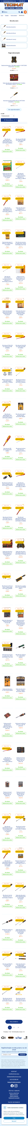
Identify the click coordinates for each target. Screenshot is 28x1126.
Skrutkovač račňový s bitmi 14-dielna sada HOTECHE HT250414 (7, 484)
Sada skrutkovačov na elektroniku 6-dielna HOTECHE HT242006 (20, 312)
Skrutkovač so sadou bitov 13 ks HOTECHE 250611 (20, 587)
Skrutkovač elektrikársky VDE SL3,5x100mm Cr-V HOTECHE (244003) (7, 416)
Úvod (2, 15)
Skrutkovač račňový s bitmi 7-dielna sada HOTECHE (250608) (7, 587)
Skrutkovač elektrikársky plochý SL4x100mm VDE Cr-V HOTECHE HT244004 (7, 863)
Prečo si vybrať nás (14, 1093)
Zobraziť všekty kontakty (14, 1082)
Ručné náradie (14, 15)
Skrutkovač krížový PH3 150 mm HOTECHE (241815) (20, 450)
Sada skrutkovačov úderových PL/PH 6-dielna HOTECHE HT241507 (7, 312)
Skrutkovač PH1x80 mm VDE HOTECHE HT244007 (21, 140)
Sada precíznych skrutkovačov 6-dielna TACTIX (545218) (20, 794)
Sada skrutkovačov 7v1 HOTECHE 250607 (7, 689)
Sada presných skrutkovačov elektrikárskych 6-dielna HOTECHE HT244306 (20, 623)
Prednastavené (5, 116)
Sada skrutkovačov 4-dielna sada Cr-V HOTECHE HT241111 (20, 862)
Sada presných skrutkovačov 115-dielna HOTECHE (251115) (20, 278)
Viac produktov (14, 1021)
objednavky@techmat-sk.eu (9, 1)
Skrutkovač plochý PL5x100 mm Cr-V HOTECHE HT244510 (20, 999)
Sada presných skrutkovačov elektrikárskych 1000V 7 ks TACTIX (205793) (7, 726)
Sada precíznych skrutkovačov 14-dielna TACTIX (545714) (20, 759)
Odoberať (22, 1054)
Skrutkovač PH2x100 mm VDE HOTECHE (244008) (7, 346)
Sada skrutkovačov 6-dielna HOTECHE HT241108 (7, 621)
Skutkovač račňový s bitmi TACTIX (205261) (7, 931)
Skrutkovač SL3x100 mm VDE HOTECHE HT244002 (21, 346)
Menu (5, 12)
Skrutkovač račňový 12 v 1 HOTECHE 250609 (21, 656)
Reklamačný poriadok (14, 1098)
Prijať (14, 1118)
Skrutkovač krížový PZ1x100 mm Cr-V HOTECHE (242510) (7, 518)
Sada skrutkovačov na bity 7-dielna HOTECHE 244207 (20, 690)
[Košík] (25, 12)
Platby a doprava (14, 1096)
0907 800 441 (22, 1)
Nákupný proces (14, 1094)
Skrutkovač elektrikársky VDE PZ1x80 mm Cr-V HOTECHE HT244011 (20, 484)
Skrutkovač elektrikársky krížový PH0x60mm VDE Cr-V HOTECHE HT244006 (20, 519)
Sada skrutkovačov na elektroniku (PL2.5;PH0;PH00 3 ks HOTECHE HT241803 (20, 965)
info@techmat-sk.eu (14, 1073)
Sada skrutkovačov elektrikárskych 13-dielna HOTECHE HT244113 (14, 83)
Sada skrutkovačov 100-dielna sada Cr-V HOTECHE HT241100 (14, 66)
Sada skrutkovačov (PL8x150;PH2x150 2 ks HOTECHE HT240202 (21, 931)
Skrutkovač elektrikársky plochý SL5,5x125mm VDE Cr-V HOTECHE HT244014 (7, 829)
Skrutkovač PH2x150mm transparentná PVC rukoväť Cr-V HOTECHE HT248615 (20, 176)
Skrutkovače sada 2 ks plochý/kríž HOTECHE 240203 (21, 415)
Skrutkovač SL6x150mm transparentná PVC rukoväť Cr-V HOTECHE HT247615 (7, 279)
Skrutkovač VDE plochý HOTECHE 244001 (7, 450)
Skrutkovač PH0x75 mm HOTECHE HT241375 (7, 965)
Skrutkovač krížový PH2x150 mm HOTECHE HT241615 (14, 101)
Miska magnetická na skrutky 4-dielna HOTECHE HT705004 (7, 381)
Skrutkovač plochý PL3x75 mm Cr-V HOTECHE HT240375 (7, 896)
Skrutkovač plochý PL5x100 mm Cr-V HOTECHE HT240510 (7, 999)
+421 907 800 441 (14, 1079)
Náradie (6, 15)
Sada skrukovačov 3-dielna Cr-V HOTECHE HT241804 (7, 243)
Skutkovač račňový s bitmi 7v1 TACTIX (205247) (20, 725)
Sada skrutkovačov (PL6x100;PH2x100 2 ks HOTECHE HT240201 (21, 897)
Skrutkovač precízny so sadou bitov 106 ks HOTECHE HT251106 (20, 243)
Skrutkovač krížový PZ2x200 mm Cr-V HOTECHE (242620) (20, 381)
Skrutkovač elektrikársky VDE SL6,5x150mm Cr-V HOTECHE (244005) (7, 141)
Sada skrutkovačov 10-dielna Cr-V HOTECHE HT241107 (20, 209)
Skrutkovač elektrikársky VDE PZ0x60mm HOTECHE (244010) (7, 759)
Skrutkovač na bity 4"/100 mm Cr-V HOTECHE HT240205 (20, 828)
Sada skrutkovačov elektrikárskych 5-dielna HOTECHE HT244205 (7, 175)
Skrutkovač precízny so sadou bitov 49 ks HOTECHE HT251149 (7, 656)
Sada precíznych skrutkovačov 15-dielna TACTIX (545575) (7, 794)
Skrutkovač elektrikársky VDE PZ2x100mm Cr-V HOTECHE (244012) (7, 209)
